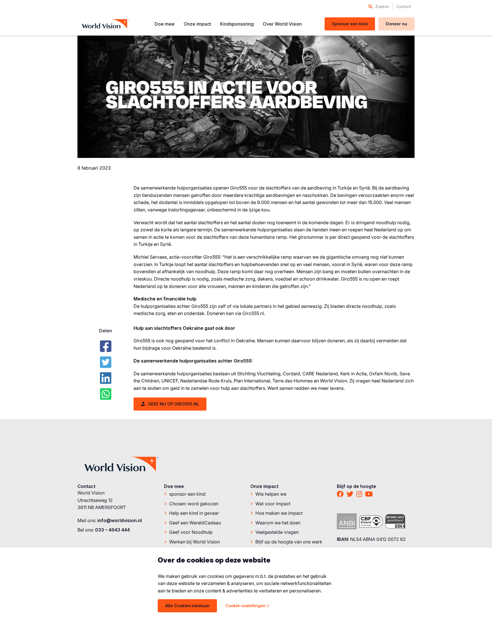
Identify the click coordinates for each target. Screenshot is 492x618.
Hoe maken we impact (279, 513)
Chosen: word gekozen (193, 503)
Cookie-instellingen (246, 605)
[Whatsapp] (106, 394)
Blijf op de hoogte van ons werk (288, 542)
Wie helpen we (270, 494)
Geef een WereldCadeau (195, 523)
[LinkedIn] (106, 378)
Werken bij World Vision (194, 542)
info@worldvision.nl (119, 520)
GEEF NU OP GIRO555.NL (173, 403)
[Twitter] (106, 362)
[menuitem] (379, 6)
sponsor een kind (187, 494)
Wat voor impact (272, 503)
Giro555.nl (253, 313)
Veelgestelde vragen (277, 532)
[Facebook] (106, 346)
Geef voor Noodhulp (191, 532)
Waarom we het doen (277, 523)
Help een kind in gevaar (194, 513)
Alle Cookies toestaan (187, 605)
